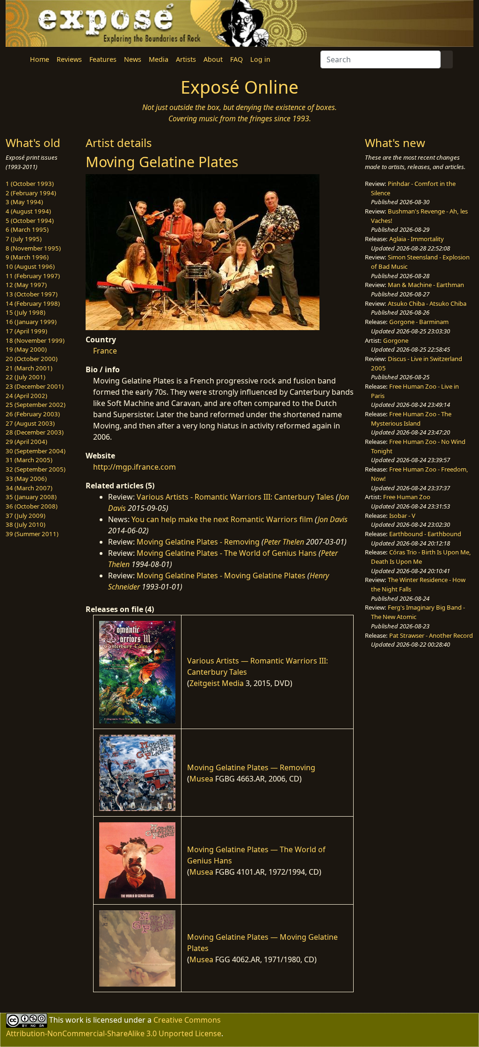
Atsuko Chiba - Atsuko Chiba (427, 303)
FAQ (236, 59)
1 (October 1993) (30, 183)
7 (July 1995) (24, 239)
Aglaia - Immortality (416, 239)
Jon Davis (333, 519)
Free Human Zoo (406, 497)
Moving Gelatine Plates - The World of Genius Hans (227, 553)
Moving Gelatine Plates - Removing (198, 542)
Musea (201, 779)
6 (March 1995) (27, 229)
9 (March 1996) (27, 257)
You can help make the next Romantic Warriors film (222, 519)
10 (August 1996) (30, 266)
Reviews (69, 59)
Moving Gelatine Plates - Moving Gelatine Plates (221, 575)
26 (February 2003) (33, 414)
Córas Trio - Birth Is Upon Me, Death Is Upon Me (421, 557)
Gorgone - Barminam (419, 321)
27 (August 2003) (30, 423)
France (105, 351)
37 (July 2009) (25, 515)
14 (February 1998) (33, 303)
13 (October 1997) (32, 294)
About (213, 59)
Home (39, 59)
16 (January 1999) (31, 321)
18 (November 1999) (35, 340)
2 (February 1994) (31, 193)
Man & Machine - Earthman (426, 284)
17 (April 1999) (26, 331)
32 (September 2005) (35, 469)
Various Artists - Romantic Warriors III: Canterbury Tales (235, 497)
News (132, 59)
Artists (186, 59)
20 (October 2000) (32, 358)
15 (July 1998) (25, 312)
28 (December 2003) (35, 432)
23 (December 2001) (35, 386)
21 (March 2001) (29, 368)
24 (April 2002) (26, 395)
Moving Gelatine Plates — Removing (251, 767)
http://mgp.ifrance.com (134, 467)
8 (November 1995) (33, 248)
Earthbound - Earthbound (425, 534)
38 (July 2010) (25, 524)
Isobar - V (402, 515)
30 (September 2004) (35, 451)
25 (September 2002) (35, 404)
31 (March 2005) (29, 460)
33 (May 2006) (26, 478)
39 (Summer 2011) (32, 534)
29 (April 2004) (26, 441)
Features (102, 59)
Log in (260, 59)
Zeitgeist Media (216, 683)
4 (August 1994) (28, 211)
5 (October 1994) (30, 220)
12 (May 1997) (26, 284)
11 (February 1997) (33, 276)
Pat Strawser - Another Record (431, 635)
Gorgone (395, 340)
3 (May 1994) (24, 202)
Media (158, 59)
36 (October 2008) (32, 506)
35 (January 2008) (31, 497)
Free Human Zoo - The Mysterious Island (411, 419)
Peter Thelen (284, 542)
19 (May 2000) (26, 349)
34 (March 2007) (29, 488)
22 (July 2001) (25, 377)
